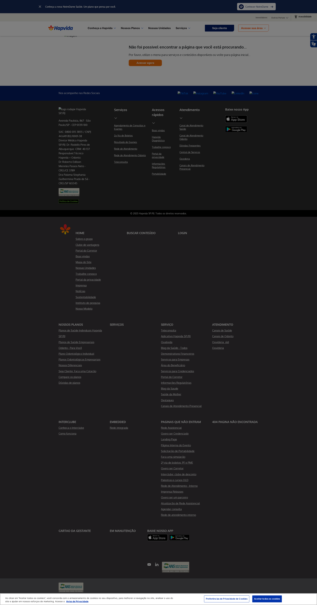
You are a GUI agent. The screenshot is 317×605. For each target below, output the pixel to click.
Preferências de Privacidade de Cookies (226, 598)
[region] (158, 599)
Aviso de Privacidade (77, 601)
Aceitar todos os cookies (267, 598)
